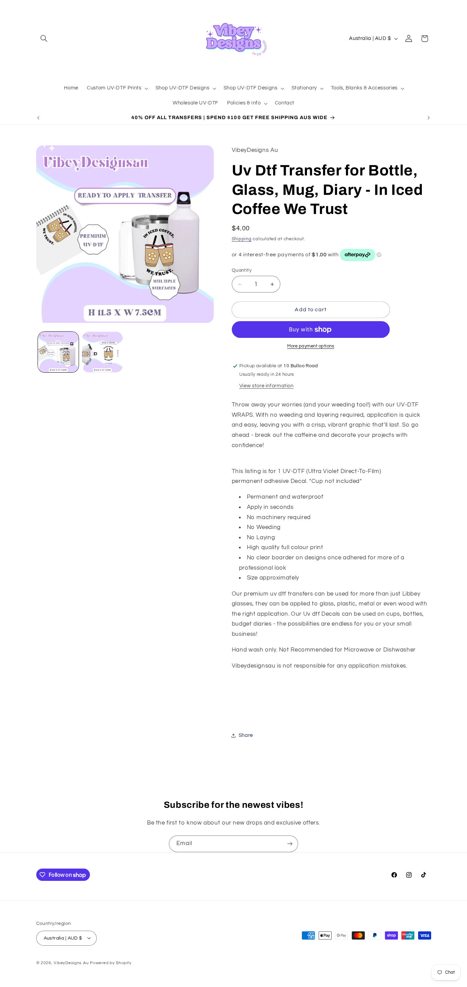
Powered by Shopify (110, 962)
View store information (266, 385)
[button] (44, 38)
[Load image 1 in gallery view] (58, 352)
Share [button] (246, 735)
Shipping (242, 239)
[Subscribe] (290, 843)
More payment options (310, 346)
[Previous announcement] (38, 118)
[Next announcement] (428, 118)
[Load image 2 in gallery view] (102, 352)
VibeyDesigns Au (72, 962)
